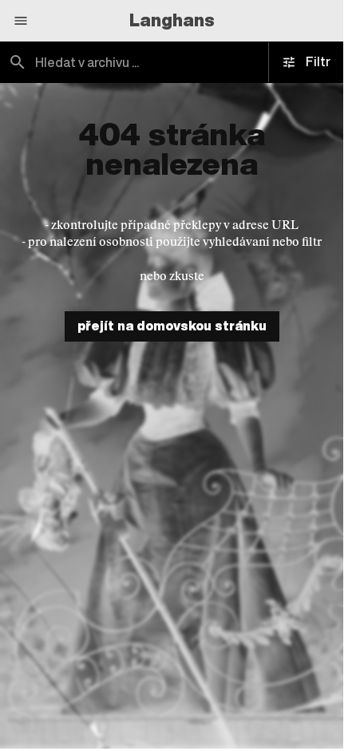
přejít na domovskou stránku (172, 325)
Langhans (172, 20)
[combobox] (171, 62)
